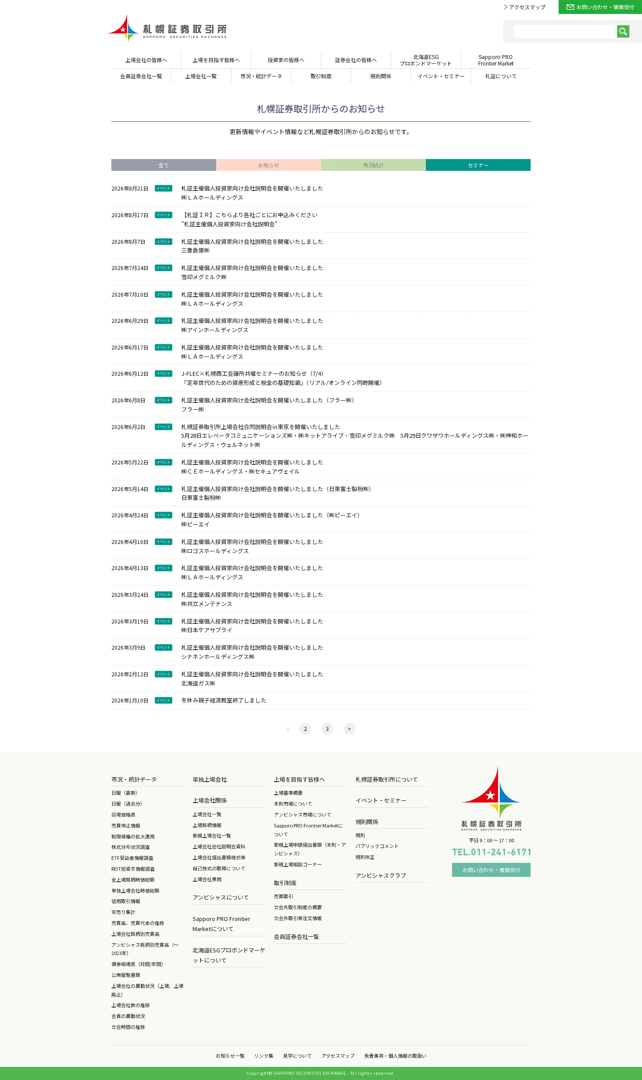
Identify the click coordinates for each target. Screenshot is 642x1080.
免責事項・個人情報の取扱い (395, 1055)
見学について (297, 1055)
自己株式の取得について (219, 868)
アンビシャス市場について (302, 814)
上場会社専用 (207, 879)
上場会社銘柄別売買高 (135, 933)
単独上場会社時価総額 (135, 890)
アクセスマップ (527, 6)
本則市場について (293, 803)
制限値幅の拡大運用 (133, 836)
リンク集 (263, 1055)
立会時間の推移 (128, 1026)
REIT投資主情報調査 (133, 868)
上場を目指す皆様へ (299, 779)
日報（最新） (125, 792)
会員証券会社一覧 (296, 936)
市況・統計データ (134, 779)
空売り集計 (123, 911)
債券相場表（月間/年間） (138, 963)
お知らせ (268, 165)
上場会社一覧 (207, 813)
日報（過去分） (128, 803)
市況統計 (373, 165)
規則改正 (365, 856)
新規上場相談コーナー (298, 864)
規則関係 (367, 821)
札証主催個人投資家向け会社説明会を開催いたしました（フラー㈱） (269, 400)
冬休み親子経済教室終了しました (223, 700)
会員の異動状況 (128, 1015)
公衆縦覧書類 (125, 974)
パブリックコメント (377, 845)
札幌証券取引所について (387, 779)
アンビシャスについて (221, 897)
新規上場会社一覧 (212, 835)
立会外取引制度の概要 (298, 906)
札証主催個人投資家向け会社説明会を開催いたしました (252, 188)
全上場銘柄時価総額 (133, 879)
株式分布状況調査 (130, 846)
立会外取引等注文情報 (298, 917)
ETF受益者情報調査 (132, 857)
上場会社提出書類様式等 (219, 857)
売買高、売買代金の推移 (137, 922)
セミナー (478, 165)
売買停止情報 (125, 825)
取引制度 (285, 883)
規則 (360, 834)
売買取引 (283, 896)
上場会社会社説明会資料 (219, 846)
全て (164, 165)
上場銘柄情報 (207, 824)
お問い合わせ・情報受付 (605, 6)
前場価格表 (123, 814)
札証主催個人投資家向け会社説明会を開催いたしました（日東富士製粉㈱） (277, 489)
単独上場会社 (210, 779)
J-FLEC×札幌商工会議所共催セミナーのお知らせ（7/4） (254, 373)
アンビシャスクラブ (381, 875)
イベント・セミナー (381, 800)
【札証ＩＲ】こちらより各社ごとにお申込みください (249, 215)
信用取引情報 (125, 900)
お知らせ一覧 (230, 1055)
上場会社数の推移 (130, 1004)
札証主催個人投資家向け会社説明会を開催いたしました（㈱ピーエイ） (272, 515)
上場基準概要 (288, 792)
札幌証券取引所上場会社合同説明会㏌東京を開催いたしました (260, 426)
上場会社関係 (210, 800)
